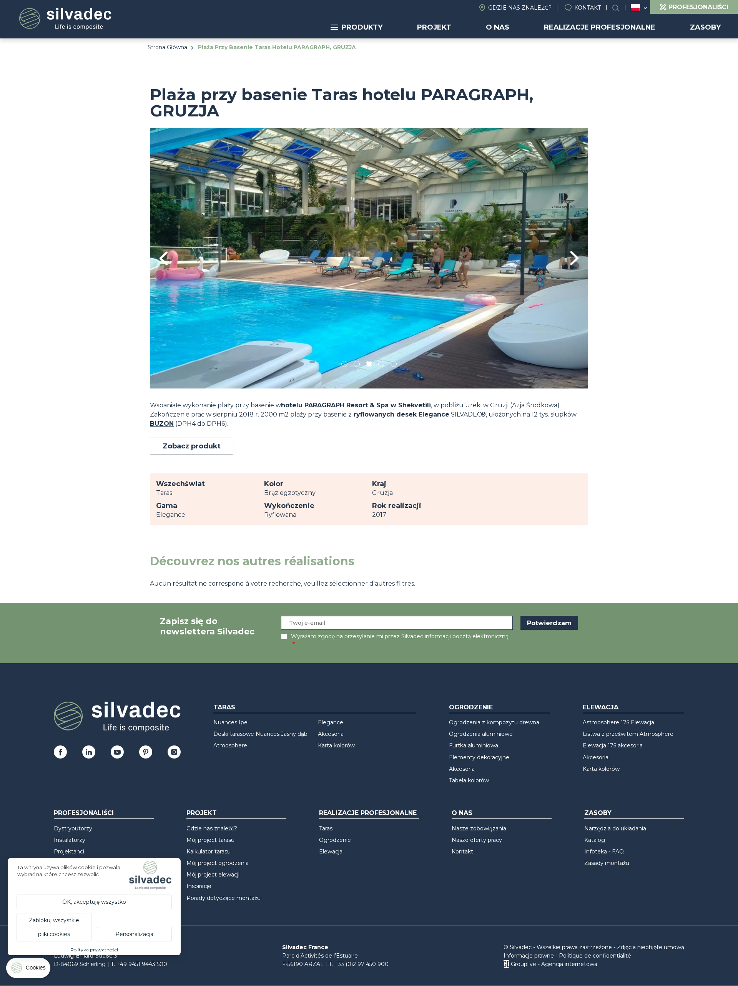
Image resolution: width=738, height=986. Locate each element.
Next (574, 258)
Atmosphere (230, 745)
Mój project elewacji (212, 874)
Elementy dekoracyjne (479, 757)
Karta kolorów (336, 745)
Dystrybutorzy (73, 828)
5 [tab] (394, 365)
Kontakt (587, 7)
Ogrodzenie (471, 707)
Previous (163, 258)
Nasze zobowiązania (479, 828)
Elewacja (600, 707)
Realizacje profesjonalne (599, 27)
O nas (497, 27)
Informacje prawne (529, 955)
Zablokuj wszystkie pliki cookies (54, 927)
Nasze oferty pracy (477, 840)
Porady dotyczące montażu (223, 898)
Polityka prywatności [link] (94, 950)
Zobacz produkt (192, 446)
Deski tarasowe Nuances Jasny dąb (260, 733)
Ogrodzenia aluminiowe (481, 733)
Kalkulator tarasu (208, 851)
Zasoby (705, 27)
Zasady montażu (606, 863)
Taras (224, 707)
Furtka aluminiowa (473, 745)
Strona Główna (167, 47)
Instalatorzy (69, 840)
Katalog (594, 840)
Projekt (434, 27)
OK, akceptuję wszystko (94, 901)
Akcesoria (331, 733)
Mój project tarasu (210, 840)
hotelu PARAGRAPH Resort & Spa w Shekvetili (356, 405)
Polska (635, 7)
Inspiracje (198, 886)
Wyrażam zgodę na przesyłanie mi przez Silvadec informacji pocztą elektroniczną (400, 636)
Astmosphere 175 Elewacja (618, 722)
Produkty (361, 27)
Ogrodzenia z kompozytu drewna (494, 722)
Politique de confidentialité (595, 955)
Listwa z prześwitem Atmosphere (628, 733)
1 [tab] (344, 365)
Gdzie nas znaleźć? (520, 7)
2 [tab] (357, 365)
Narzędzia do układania (615, 828)
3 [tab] (369, 365)
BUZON (162, 423)
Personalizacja (134, 934)
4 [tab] (381, 365)
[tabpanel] (369, 258)
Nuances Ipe (230, 722)
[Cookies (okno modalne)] (29, 969)
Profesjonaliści (84, 813)
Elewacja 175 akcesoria (613, 745)
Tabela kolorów (469, 780)
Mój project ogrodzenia (217, 863)
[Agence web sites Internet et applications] (506, 964)
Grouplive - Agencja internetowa (554, 964)
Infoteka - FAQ (604, 851)
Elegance (330, 722)
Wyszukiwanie (619, 8)
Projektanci (69, 851)
